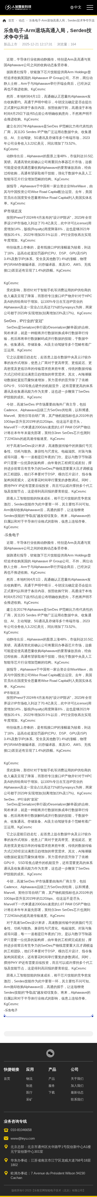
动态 (22, 20)
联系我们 (77, 1099)
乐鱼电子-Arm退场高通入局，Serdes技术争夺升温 (62, 20)
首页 (11, 20)
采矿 (29, 1099)
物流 (29, 1078)
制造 (29, 1085)
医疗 (29, 1092)
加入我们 (77, 1085)
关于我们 (77, 1078)
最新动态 (77, 1092)
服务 (51, 1085)
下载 (51, 1092)
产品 (51, 1078)
